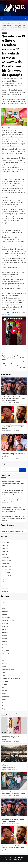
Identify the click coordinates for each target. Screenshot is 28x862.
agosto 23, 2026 (16, 430)
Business (5, 611)
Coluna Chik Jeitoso (8, 620)
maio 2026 (5, 551)
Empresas (5, 632)
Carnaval (4, 614)
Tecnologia (5, 696)
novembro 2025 (6, 569)
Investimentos (6, 657)
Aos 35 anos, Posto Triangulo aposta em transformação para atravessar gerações (13, 500)
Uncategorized (6, 706)
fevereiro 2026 (6, 560)
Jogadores (5, 660)
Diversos (5, 623)
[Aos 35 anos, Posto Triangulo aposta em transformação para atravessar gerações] (14, 781)
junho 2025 (5, 585)
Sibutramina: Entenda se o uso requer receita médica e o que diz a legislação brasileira (14, 365)
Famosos (4, 33)
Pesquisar (4, 464)
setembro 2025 (6, 576)
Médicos (4, 666)
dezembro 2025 (6, 566)
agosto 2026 (5, 542)
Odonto (4, 684)
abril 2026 (5, 554)
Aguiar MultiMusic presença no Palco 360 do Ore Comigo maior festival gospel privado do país (13, 492)
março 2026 (5, 557)
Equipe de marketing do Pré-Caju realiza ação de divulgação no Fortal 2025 (13, 357)
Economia (5, 626)
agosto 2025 (5, 579)
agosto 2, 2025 (18, 78)
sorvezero (6, 314)
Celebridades (6, 617)
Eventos (4, 641)
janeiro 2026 (5, 563)
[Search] (25, 18)
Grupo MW (5, 651)
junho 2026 (5, 548)
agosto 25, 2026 (16, 741)
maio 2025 (5, 588)
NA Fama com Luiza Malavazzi (11, 678)
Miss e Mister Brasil (8, 669)
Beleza (4, 608)
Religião (4, 690)
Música (4, 675)
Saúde (4, 693)
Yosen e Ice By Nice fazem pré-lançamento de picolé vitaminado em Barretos (13, 483)
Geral (4, 648)
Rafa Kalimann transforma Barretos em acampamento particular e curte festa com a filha (13, 455)
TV (3, 702)
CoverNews (9, 859)
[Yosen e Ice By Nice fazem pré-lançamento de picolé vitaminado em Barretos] (14, 725)
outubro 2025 (6, 573)
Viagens (4, 709)
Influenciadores (7, 654)
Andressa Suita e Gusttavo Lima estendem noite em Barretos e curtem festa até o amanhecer (13, 398)
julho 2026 (5, 545)
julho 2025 (5, 582)
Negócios (5, 681)
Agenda (4, 602)
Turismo (4, 699)
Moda (4, 672)
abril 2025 (5, 591)
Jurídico (4, 663)
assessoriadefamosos (8, 78)
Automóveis (5, 605)
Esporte (4, 635)
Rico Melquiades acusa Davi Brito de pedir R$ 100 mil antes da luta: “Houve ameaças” (13, 426)
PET (3, 687)
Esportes (5, 638)
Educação (5, 629)
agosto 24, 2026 (16, 402)
